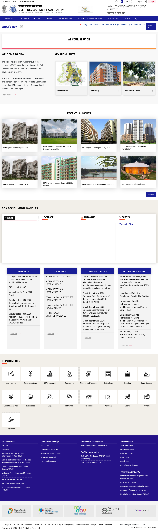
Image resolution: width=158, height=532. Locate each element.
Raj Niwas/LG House (128, 482)
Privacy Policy (40, 524)
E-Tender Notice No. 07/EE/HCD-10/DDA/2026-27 (60, 298)
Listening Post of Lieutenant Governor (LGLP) (16, 474)
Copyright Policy (8, 524)
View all (151, 194)
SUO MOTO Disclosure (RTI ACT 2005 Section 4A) (95, 457)
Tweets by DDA (126, 224)
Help (101, 524)
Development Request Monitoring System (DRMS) (15, 467)
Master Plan (62, 90)
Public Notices (65, 18)
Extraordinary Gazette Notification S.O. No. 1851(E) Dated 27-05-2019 (132, 334)
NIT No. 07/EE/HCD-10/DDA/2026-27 (54, 283)
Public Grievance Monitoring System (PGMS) (16, 488)
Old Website (6, 1)
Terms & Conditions (24, 524)
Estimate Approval (48, 457)
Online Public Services (30, 18)
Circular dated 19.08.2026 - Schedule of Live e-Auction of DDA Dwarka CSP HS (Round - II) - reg (23, 304)
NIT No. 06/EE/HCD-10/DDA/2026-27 (54, 291)
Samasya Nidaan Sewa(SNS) (13, 483)
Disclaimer (52, 524)
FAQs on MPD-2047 (17, 287)
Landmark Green (132, 90)
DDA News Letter (126, 453)
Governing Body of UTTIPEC (52, 453)
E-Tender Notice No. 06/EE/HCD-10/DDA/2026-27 (60, 306)
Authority (45, 445)
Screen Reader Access (27, 1)
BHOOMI (5, 449)
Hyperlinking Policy (66, 524)
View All (150, 26)
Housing (95, 90)
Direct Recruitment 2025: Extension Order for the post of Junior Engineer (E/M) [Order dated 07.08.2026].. (96, 311)
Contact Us (113, 18)
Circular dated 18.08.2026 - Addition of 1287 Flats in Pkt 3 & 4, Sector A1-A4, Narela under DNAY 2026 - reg (23, 318)
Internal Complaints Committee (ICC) (95, 445)
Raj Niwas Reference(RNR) (12, 479)
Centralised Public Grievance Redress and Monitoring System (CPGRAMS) (16, 461)
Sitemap (108, 524)
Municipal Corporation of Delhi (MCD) (134, 486)
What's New (10, 27)
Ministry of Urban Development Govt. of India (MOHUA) (134, 477)
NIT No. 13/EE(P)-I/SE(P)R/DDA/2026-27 (56, 314)
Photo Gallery (131, 18)
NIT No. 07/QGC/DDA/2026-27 (59, 276)
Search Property (126, 445)
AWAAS (5, 445)
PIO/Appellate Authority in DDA (93, 462)
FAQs (14, 1)
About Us (9, 18)
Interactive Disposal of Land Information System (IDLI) (13, 454)
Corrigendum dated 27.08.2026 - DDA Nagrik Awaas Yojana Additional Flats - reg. (107, 24)
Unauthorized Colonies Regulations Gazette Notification (134, 294)
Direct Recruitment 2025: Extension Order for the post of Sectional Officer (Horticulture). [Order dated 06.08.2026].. (96, 325)
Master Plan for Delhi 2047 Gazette (20, 293)
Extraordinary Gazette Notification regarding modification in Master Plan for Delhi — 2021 (133, 305)
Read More (6, 94)
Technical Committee (49, 461)
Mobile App (124, 461)
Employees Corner (127, 449)
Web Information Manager (86, 524)
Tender (49, 18)
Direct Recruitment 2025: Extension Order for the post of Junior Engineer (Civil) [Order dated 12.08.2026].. (96, 297)
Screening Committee (49, 449)
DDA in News (125, 457)
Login (152, 1)
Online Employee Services (90, 18)
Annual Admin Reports (129, 465)
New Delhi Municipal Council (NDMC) (134, 494)
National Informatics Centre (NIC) (133, 490)
